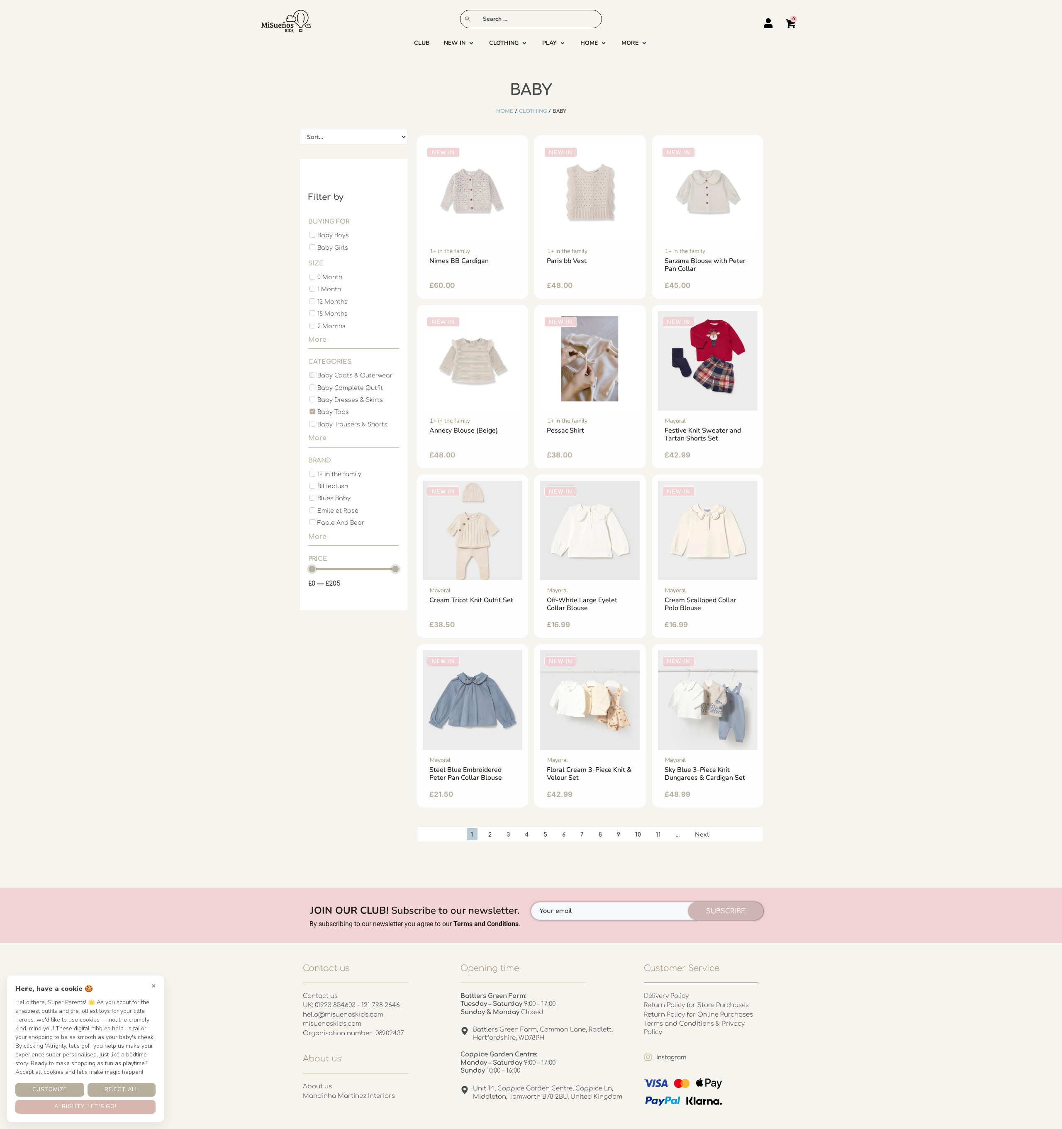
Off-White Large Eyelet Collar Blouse (582, 604)
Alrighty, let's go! (85, 1106)
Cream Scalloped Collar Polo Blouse (700, 604)
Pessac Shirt (565, 430)
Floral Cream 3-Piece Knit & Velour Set (589, 773)
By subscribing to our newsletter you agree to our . (414, 924)
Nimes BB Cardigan (459, 260)
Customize (49, 1089)
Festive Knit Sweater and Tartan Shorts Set (703, 434)
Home (504, 111)
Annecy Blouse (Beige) (463, 430)
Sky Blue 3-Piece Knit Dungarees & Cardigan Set (705, 773)
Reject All (122, 1089)
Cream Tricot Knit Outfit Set (471, 600)
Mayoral (675, 421)
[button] (459, 43)
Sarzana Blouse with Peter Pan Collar (705, 264)
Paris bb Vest (567, 260)
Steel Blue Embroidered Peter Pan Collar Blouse (465, 773)
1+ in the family (450, 251)
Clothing (533, 111)
